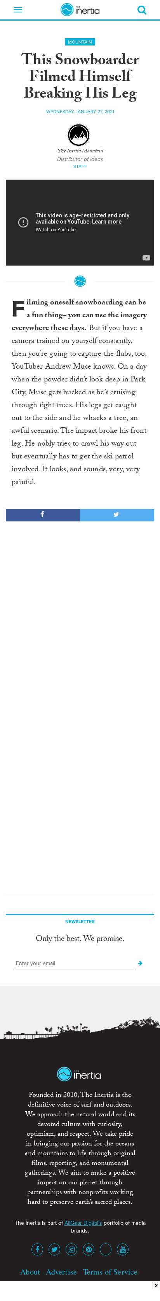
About (30, 1271)
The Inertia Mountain (80, 151)
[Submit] (140, 963)
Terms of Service (110, 1271)
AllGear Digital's (83, 1223)
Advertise (61, 1271)
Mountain (80, 42)
